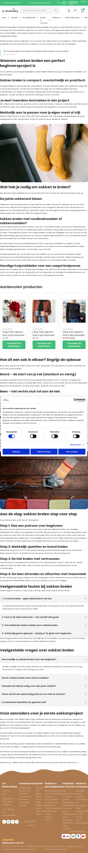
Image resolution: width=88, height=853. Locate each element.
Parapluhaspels (51, 802)
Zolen (47, 820)
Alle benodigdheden (53, 793)
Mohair (38, 799)
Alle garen (40, 788)
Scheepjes (80, 791)
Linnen (38, 814)
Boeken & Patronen (44, 20)
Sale (85, 17)
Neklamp (48, 817)
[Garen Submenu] (8, 18)
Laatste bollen (69, 793)
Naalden (14, 17)
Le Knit (78, 820)
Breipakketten (68, 802)
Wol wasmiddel (51, 799)
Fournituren (49, 796)
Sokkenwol (40, 805)
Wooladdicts (81, 805)
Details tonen (75, 445)
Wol (37, 790)
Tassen (48, 814)
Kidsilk (38, 802)
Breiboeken (67, 820)
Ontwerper (75, 17)
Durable (79, 793)
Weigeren (16, 452)
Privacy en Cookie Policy (54, 846)
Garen (4, 17)
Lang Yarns (80, 796)
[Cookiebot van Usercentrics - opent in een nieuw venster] (75, 400)
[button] (44, 598)
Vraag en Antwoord (74, 846)
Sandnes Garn (82, 799)
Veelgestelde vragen (73, 3)
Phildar (78, 808)
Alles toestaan (72, 452)
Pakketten (56, 17)
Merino (38, 793)
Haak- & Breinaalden (53, 791)
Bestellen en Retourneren (55, 849)
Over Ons (64, 3)
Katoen (39, 796)
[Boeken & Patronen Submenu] (49, 20)
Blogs (4, 793)
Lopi (77, 802)
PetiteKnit (80, 814)
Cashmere (40, 811)
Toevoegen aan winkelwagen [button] (14, 344)
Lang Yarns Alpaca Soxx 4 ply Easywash (13, 333)
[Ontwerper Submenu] (81, 18)
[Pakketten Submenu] (62, 18)
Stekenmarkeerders (53, 808)
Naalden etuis (51, 811)
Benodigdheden (29, 17)
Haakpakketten (69, 805)
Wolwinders (50, 805)
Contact (83, 2)
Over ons (6, 791)
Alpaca (39, 808)
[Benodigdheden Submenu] (37, 18)
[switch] (33, 436)
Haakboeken (68, 823)
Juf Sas (79, 817)
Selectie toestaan (44, 452)
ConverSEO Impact (27, 849)
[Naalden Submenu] (20, 18)
